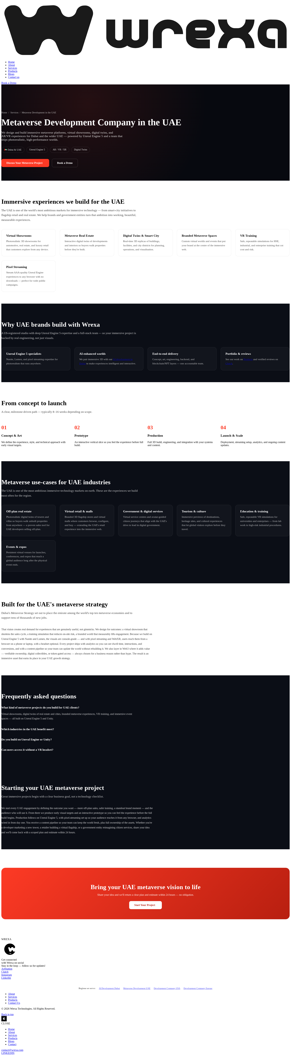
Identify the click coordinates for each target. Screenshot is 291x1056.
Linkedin (6, 977)
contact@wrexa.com (12, 1050)
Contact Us (14, 1003)
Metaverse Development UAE (136, 988)
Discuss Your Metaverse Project (24, 162)
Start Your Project (144, 905)
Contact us (13, 77)
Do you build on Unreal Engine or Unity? (26, 739)
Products (12, 71)
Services (12, 68)
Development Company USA (167, 988)
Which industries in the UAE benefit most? (27, 729)
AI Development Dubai (109, 988)
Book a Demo (8, 82)
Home (11, 62)
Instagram (6, 974)
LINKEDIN (7, 1053)
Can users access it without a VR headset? (27, 749)
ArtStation (6, 968)
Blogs (11, 74)
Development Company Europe (198, 988)
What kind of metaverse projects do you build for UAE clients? (40, 707)
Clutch (228, 363)
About (11, 65)
